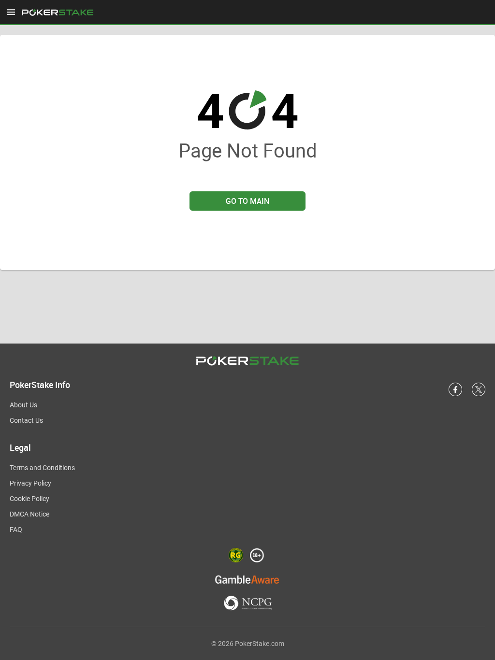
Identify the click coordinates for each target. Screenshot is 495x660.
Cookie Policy (29, 498)
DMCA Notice (29, 514)
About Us (23, 405)
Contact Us (26, 420)
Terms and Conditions (42, 468)
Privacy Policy (30, 483)
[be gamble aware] (247, 579)
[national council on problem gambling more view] (248, 603)
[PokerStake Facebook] (455, 394)
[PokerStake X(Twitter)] (478, 394)
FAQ (16, 529)
